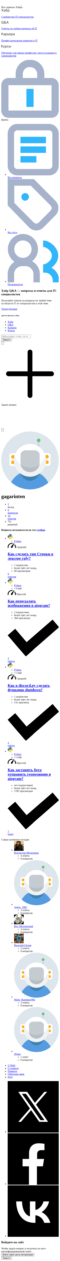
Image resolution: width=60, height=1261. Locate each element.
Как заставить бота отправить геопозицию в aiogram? (29, 774)
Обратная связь (16, 1074)
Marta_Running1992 (24, 999)
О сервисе (13, 1068)
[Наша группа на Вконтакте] (33, 1236)
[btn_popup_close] (6, 1258)
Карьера (12, 327)
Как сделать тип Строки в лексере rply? (30, 556)
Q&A (10, 324)
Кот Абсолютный (23, 926)
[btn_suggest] (2, 343)
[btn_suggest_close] (6, 339)
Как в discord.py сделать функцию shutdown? (29, 687)
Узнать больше (9, 309)
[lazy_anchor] (33, 575)
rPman (17, 1054)
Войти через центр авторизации (18, 1254)
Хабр (10, 321)
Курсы (11, 330)
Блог (10, 1077)
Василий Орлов (22, 945)
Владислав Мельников (26, 852)
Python (17, 541)
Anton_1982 (20, 907)
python (41, 530)
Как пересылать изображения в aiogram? (29, 603)
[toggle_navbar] (2, 429)
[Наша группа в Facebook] (33, 1183)
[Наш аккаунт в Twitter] (33, 1131)
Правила (12, 1071)
